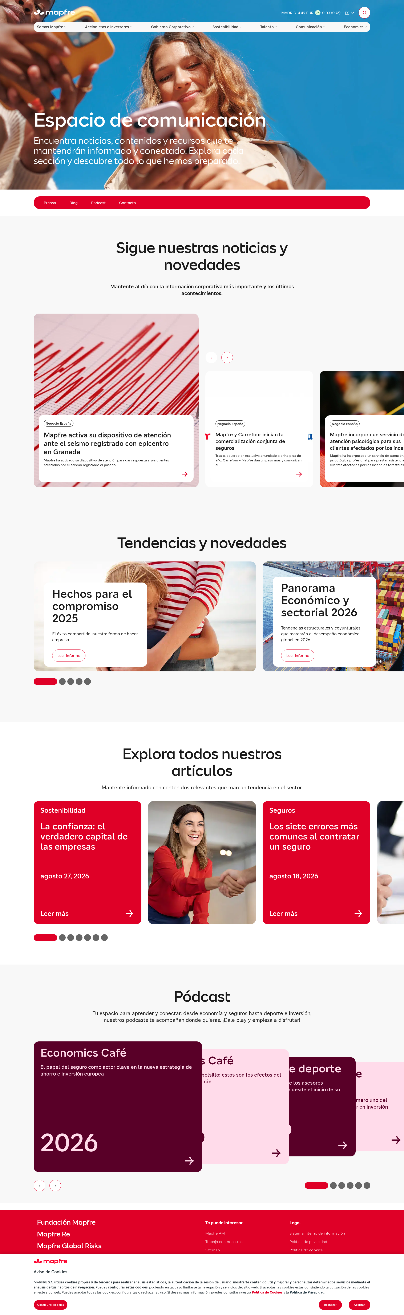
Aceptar (359, 1305)
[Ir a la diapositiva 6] (367, 1185)
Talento (267, 26)
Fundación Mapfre (66, 1222)
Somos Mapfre (50, 26)
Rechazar (330, 1305)
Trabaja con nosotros (224, 1241)
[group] (87, 862)
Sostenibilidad (225, 26)
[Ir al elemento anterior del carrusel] (39, 1185)
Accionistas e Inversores (107, 26)
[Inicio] (54, 12)
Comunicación (309, 26)
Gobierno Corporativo (171, 26)
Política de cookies (306, 1250)
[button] (364, 13)
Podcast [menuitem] (98, 202)
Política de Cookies (267, 1292)
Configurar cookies (50, 1305)
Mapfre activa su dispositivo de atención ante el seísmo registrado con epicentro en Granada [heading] (107, 443)
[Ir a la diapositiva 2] (333, 1185)
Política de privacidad (308, 1241)
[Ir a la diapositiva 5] (358, 1185)
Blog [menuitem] (73, 202)
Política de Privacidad (307, 1292)
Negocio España (59, 423)
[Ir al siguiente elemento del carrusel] (55, 1185)
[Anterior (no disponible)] (211, 357)
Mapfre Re (53, 1234)
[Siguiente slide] (227, 357)
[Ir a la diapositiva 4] (350, 1185)
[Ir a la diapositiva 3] (341, 1185)
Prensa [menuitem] (50, 202)
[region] (202, 871)
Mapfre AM (215, 1233)
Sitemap (212, 1250)
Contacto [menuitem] (127, 202)
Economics (354, 26)
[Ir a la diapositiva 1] (316, 1185)
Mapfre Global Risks (69, 1246)
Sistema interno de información (317, 1233)
